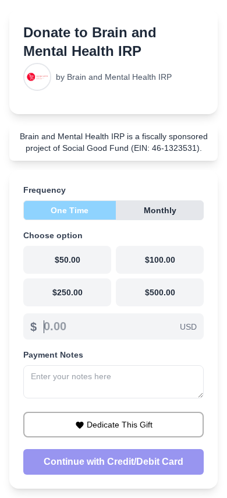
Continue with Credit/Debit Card (113, 462)
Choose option (53, 235)
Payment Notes (53, 354)
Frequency (44, 190)
